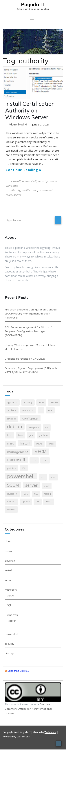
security (43, 181)
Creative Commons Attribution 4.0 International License (28, 709)
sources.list (12, 494)
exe (46, 427)
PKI (23, 468)
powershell (29, 181)
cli (41, 410)
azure (41, 402)
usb (37, 501)
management (17, 452)
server (53, 181)
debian (14, 426)
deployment (34, 427)
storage (9, 653)
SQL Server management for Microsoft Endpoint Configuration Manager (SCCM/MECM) (28, 331)
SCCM (13, 485)
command (11, 418)
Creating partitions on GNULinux (25, 358)
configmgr (30, 418)
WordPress (23, 736)
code (50, 410)
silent (46, 486)
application (12, 402)
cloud (8, 541)
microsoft (15, 181)
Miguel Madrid (18, 124)
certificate (11, 410)
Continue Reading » (23, 170)
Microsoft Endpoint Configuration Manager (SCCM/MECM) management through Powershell (31, 313)
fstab (20, 435)
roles (9, 194)
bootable (54, 402)
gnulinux (43, 435)
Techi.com (50, 732)
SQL (26, 494)
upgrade (26, 501)
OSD (45, 460)
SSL (36, 494)
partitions (11, 468)
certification (29, 190)
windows (12, 185)
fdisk (9, 435)
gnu (31, 435)
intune (39, 443)
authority (14, 190)
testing (47, 494)
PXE (43, 477)
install (25, 443)
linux (51, 443)
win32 (49, 501)
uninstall (11, 501)
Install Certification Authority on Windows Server (30, 110)
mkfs (34, 460)
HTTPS (10, 443)
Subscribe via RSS (18, 670)
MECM (40, 451)
